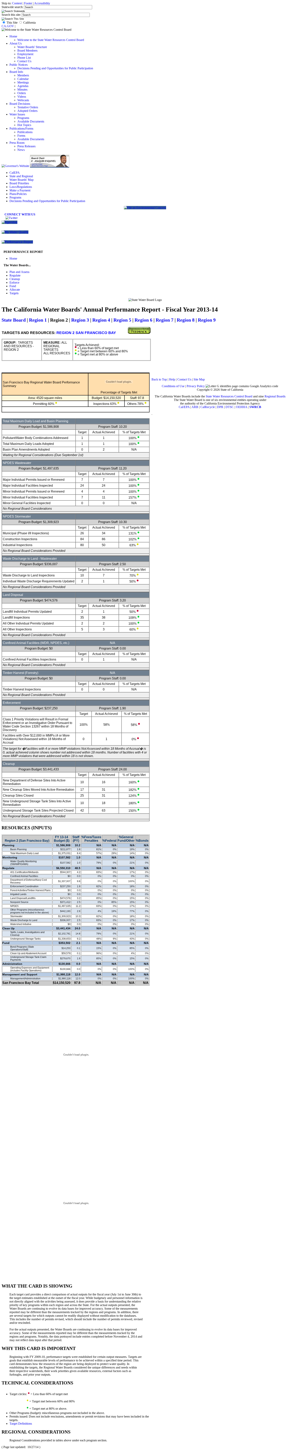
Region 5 (122, 320)
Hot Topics (24, 125)
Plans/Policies (18, 194)
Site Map (199, 379)
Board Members (27, 50)
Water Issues (17, 114)
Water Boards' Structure (32, 47)
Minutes (22, 89)
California (29, 22)
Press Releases (26, 146)
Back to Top (159, 379)
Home (13, 36)
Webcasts (23, 100)
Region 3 (80, 320)
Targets (14, 293)
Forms (21, 135)
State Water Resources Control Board (229, 396)
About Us (15, 43)
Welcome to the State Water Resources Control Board (50, 40)
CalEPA (14, 172)
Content (17, 3)
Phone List (24, 57)
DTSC (229, 407)
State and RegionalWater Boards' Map (21, 177)
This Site (12, 22)
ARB (195, 407)
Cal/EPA (184, 407)
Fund (12, 286)
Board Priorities (19, 183)
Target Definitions (20, 1423)
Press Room (16, 142)
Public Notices (18, 64)
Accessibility (42, 3)
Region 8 (186, 320)
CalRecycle (207, 407)
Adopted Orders (27, 110)
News (21, 149)
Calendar (23, 79)
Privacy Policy (196, 386)
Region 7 (164, 320)
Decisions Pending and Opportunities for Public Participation (55, 68)
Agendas (22, 86)
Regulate (15, 275)
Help (172, 379)
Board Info (16, 71)
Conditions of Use (173, 386)
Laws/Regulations (20, 186)
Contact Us (24, 61)
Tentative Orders (27, 107)
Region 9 (207, 320)
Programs (23, 118)
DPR (220, 407)
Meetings (23, 82)
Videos (21, 96)
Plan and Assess (19, 272)
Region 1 (38, 320)
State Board (14, 320)
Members (23, 75)
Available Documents (30, 121)
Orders (21, 93)
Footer (28, 3)
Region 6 (143, 320)
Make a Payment (19, 190)
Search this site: (12, 14)
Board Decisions (19, 103)
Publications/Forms (21, 128)
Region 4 (101, 320)
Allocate (14, 289)
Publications (25, 132)
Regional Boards (275, 396)
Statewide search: (13, 7)
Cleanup (14, 279)
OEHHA (241, 407)
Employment (25, 54)
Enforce (14, 282)
